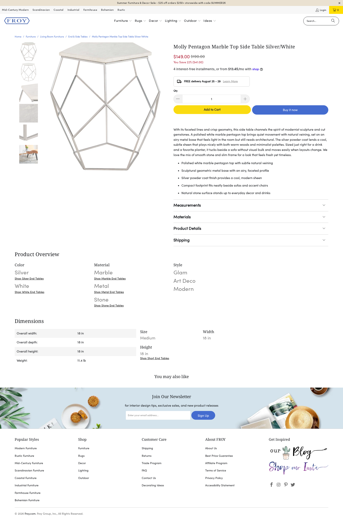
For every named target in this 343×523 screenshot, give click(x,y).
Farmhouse (90, 9)
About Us (211, 448)
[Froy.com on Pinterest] (286, 484)
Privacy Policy (214, 478)
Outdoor (83, 478)
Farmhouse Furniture (27, 493)
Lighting (83, 470)
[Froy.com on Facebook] (272, 484)
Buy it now (290, 110)
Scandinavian (41, 9)
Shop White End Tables (29, 292)
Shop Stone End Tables (109, 305)
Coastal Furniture (26, 478)
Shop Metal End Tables (109, 292)
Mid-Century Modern (15, 9)
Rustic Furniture (24, 456)
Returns (146, 456)
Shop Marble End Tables (110, 278)
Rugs (81, 456)
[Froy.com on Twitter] (293, 484)
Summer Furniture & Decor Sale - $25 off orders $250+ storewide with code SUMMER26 (171, 3)
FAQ (144, 470)
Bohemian (107, 9)
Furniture (83, 448)
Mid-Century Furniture (29, 463)
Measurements (187, 205)
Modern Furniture (26, 448)
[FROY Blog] (298, 458)
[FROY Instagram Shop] (298, 474)
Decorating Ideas (153, 485)
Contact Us (149, 478)
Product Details (187, 228)
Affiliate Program (216, 463)
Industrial (73, 9)
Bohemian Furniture (27, 500)
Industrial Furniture (27, 485)
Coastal (59, 9)
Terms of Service (215, 470)
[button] (123, 21)
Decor (82, 463)
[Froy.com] (17, 21)
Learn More (230, 81)
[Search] (333, 21)
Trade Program (151, 463)
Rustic (121, 9)
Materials (182, 216)
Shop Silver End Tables (29, 278)
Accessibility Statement (220, 485)
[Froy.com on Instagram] (279, 484)
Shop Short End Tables (154, 358)
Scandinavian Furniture (29, 470)
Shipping (181, 240)
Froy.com (30, 513)
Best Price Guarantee (219, 456)
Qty (175, 90)
